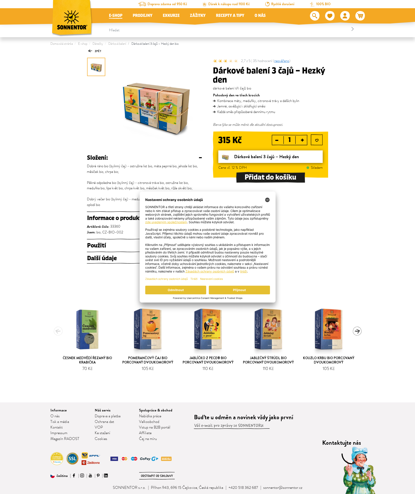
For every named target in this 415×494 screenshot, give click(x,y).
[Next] (357, 331)
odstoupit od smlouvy (157, 476)
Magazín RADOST (64, 438)
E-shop (115, 15)
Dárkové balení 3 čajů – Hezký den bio (155, 43)
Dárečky (98, 43)
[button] (59, 476)
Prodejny (142, 15)
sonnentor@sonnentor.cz (282, 487)
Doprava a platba (108, 416)
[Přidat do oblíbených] (317, 141)
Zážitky (198, 15)
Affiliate (145, 433)
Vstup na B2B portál (154, 427)
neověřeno (281, 61)
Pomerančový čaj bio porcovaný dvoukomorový (147, 360)
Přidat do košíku (270, 177)
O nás (260, 15)
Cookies (101, 438)
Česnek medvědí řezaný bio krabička (87, 360)
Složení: (144, 158)
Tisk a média (59, 421)
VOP (99, 427)
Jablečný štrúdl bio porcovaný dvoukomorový (268, 360)
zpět (97, 51)
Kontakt (56, 427)
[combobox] (232, 29)
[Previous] (58, 331)
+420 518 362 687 (243, 487)
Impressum (58, 433)
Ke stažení (102, 433)
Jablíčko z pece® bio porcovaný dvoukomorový (208, 360)
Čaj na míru (148, 438)
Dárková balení (117, 43)
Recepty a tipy (230, 15)
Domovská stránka (61, 43)
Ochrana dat (104, 421)
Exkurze (171, 15)
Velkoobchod (149, 421)
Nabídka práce (150, 416)
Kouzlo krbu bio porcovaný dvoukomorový (328, 360)
